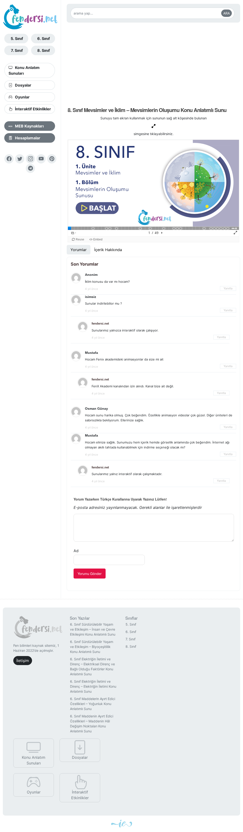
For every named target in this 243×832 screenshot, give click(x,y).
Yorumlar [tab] (78, 249)
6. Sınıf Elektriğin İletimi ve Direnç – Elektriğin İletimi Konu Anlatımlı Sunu (93, 686)
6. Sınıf (43, 38)
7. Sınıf (17, 50)
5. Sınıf (17, 38)
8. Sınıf (43, 50)
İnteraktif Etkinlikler (32, 109)
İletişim (22, 660)
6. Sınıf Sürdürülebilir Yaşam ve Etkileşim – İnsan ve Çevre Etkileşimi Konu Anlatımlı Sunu (92, 629)
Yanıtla (228, 288)
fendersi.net (100, 323)
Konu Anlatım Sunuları (24, 70)
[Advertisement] (153, 64)
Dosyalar (22, 85)
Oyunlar (22, 97)
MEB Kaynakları (29, 126)
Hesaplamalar (27, 138)
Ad (76, 550)
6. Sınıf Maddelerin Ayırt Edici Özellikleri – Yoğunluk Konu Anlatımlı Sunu (92, 704)
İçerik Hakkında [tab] (108, 249)
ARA (226, 13)
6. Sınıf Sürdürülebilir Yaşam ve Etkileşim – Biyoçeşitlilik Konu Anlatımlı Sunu (91, 647)
